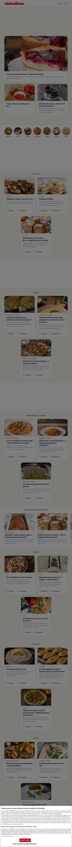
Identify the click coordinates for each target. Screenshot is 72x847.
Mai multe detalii (57, 813)
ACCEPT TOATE (25, 840)
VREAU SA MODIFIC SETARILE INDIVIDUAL (25, 844)
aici (56, 819)
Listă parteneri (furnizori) (7, 836)
